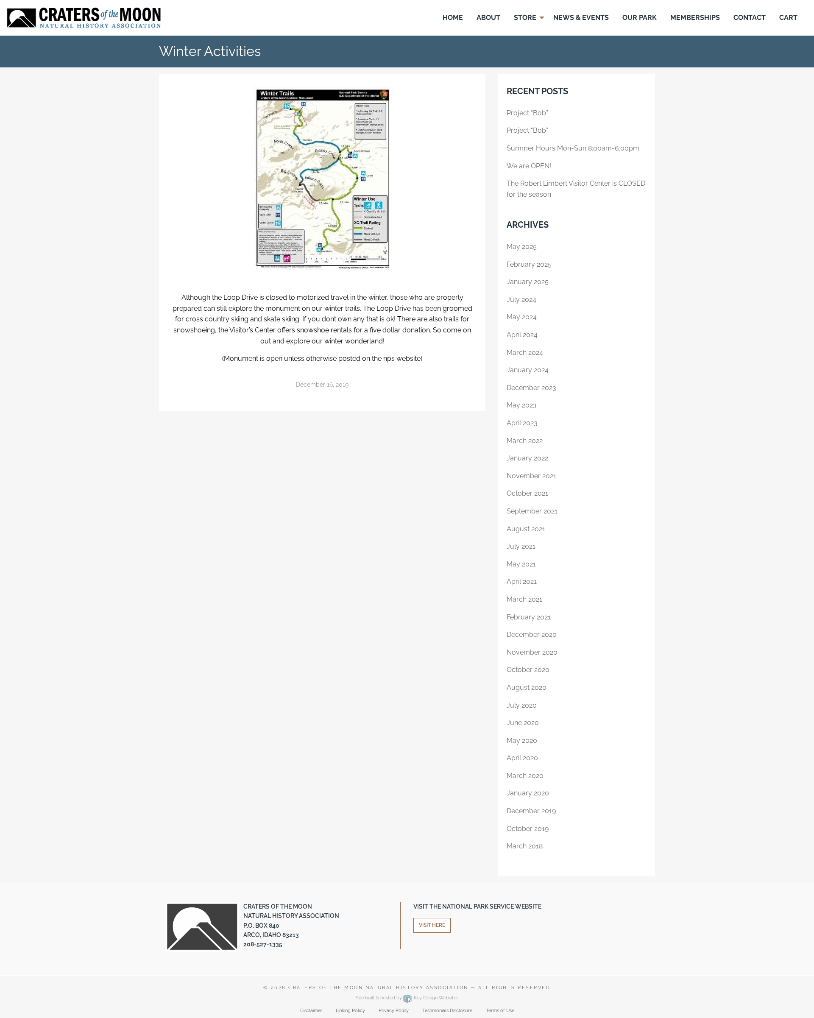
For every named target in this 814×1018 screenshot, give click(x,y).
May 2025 (522, 247)
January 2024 (528, 370)
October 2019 (528, 829)
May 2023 (522, 405)
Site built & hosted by (407, 998)
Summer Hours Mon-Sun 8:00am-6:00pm (573, 148)
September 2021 (532, 511)
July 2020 (522, 705)
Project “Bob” (527, 113)
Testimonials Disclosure (447, 1010)
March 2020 (525, 776)
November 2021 (531, 476)
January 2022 (527, 458)
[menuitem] (453, 18)
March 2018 (525, 846)
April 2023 (522, 423)
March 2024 (525, 353)
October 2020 (528, 670)
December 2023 (531, 388)
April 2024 (522, 335)
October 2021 (527, 493)
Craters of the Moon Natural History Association (378, 987)
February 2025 (529, 264)
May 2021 (521, 564)
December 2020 (532, 634)
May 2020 (522, 740)
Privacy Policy (394, 1010)
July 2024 (521, 300)
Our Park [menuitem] (639, 18)
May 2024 (522, 317)
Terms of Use (500, 1010)
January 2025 (528, 282)
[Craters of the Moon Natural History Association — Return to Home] (83, 17)
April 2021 (522, 581)
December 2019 (531, 811)
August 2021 (526, 529)
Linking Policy (350, 1010)
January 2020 (528, 793)
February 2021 (529, 617)
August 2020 (526, 687)
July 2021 (521, 546)
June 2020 (523, 723)
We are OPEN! (529, 166)
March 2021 (524, 599)
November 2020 (532, 652)
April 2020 (522, 758)
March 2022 (525, 441)
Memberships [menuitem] (695, 18)
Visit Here (432, 925)
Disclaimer (311, 1010)
